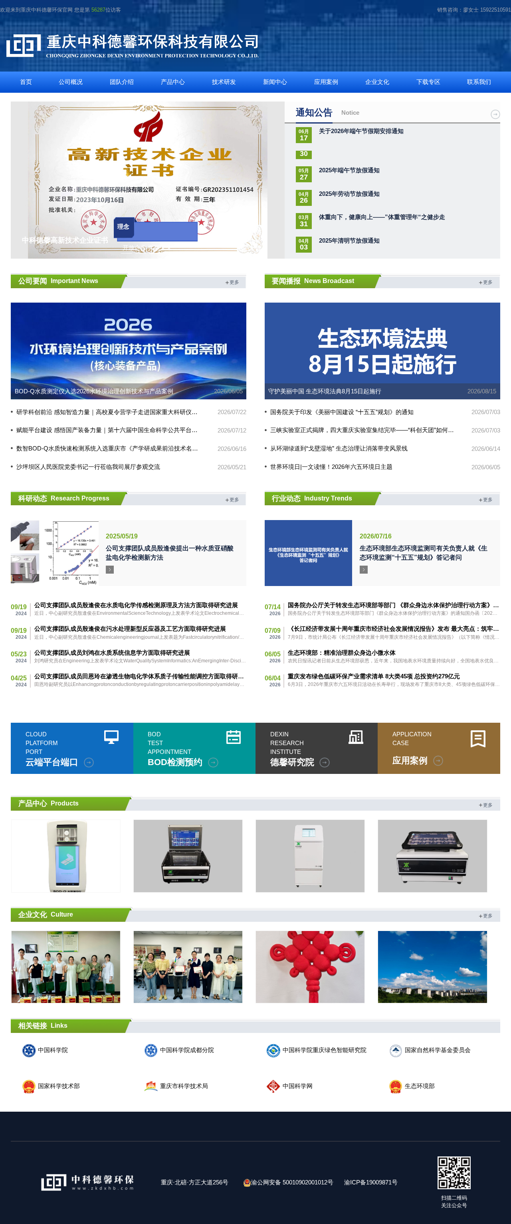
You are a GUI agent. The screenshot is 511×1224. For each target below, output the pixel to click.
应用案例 (326, 82)
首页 (26, 82)
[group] (148, 180)
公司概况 (71, 82)
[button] (274, 178)
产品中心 (173, 82)
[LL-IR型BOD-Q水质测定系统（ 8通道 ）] (432, 856)
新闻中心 (275, 82)
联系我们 (479, 82)
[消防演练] (432, 967)
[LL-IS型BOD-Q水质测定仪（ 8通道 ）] (188, 856)
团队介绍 (122, 82)
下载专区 (428, 82)
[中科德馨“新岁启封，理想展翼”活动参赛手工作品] (188, 967)
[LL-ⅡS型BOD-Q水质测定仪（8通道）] (310, 856)
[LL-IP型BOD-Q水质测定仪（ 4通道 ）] (65, 856)
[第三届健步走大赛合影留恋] (65, 967)
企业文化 (377, 82)
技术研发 (224, 82)
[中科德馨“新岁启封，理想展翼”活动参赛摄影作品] (310, 967)
